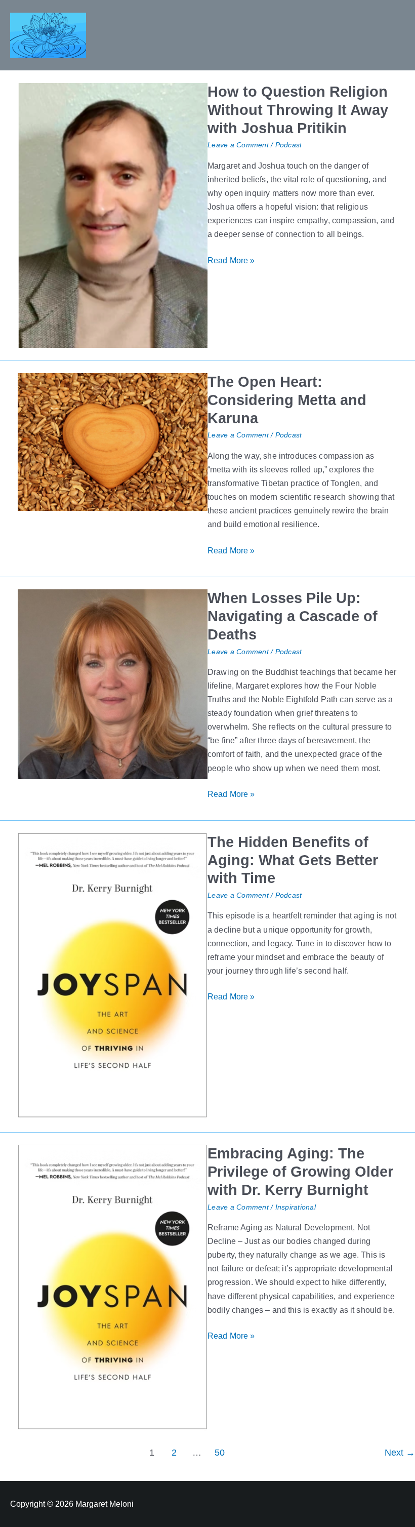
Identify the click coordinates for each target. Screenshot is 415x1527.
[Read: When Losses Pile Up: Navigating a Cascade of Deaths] (113, 683)
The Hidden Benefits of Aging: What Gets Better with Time (293, 860)
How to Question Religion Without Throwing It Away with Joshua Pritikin (298, 110)
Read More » (231, 259)
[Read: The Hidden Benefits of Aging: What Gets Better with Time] (113, 975)
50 (220, 1453)
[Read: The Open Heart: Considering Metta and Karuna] (113, 441)
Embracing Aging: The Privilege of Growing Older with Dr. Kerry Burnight (300, 1171)
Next (400, 1453)
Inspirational (295, 1207)
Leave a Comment (238, 145)
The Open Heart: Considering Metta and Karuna (287, 400)
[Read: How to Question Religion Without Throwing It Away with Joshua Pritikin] (113, 214)
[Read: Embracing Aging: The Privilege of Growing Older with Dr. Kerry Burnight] (113, 1287)
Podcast (288, 145)
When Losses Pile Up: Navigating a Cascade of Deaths (293, 616)
